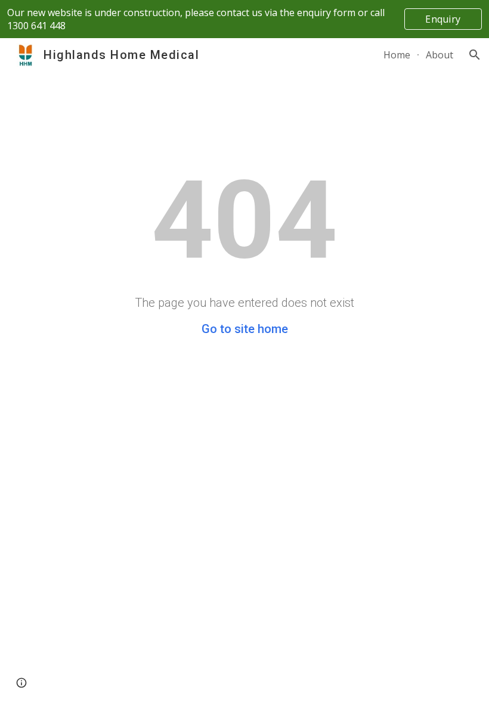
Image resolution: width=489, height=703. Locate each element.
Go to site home (245, 329)
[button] (474, 55)
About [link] (439, 54)
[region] (244, 19)
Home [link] (396, 54)
